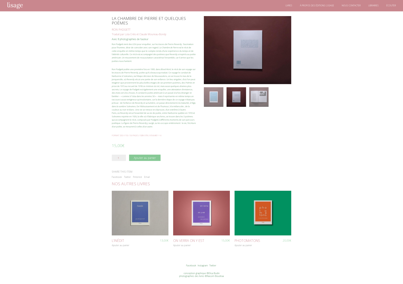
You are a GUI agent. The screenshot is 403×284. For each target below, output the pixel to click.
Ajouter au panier (145, 158)
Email (147, 177)
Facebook (117, 177)
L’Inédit (118, 240)
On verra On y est (188, 240)
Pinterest (137, 177)
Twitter (127, 177)
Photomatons (247, 240)
